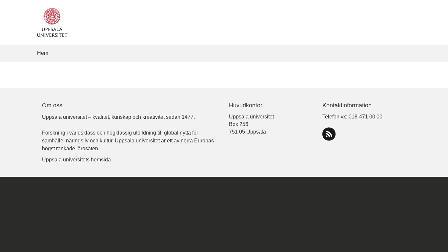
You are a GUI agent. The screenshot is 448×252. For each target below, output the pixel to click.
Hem (42, 53)
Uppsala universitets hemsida (76, 159)
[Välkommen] (51, 22)
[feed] (329, 134)
